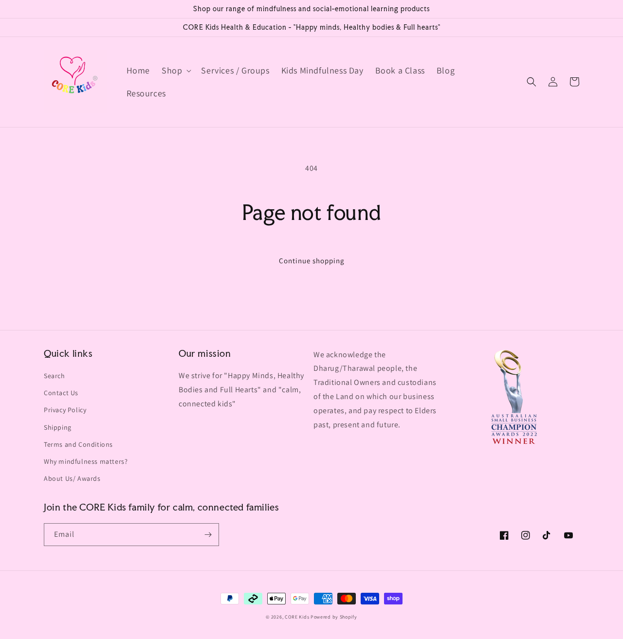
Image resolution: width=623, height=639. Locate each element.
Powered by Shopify (334, 617)
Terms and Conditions (78, 444)
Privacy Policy (65, 409)
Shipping (58, 427)
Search (54, 375)
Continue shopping (312, 260)
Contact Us (61, 392)
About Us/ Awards (72, 478)
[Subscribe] (208, 534)
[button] (175, 70)
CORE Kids (297, 617)
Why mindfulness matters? (86, 461)
